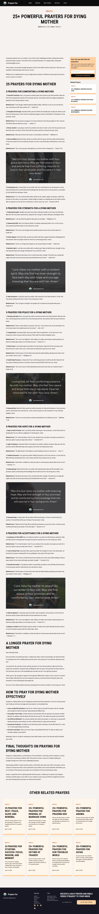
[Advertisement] (49, 39)
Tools (65, 3)
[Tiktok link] (35, 908)
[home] (10, 3)
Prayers (37, 3)
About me (36, 901)
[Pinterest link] (38, 905)
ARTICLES (36, 899)
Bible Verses (47, 3)
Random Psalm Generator (52, 900)
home (30, 3)
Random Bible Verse (51, 896)
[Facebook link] (35, 905)
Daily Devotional (51, 899)
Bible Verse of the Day (52, 897)
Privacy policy (37, 903)
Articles (57, 3)
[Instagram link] (41, 905)
